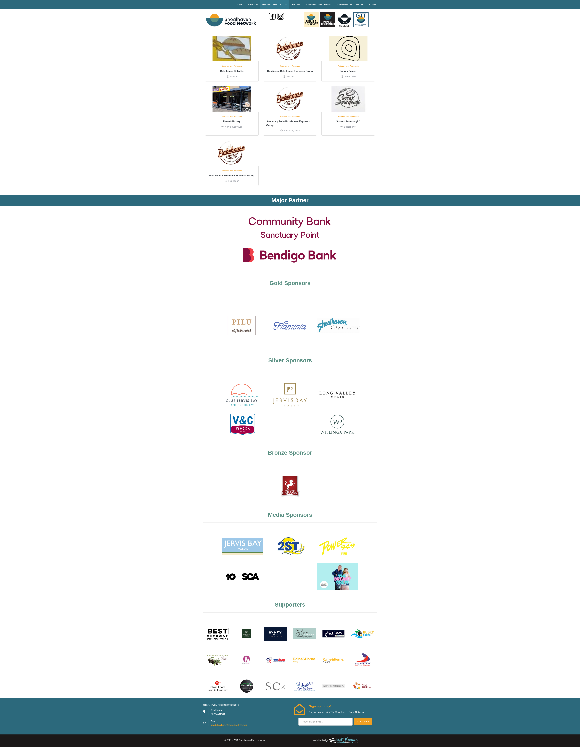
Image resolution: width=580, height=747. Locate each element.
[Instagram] (280, 16)
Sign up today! (320, 706)
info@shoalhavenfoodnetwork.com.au (229, 725)
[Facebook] (272, 16)
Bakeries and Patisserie (231, 66)
